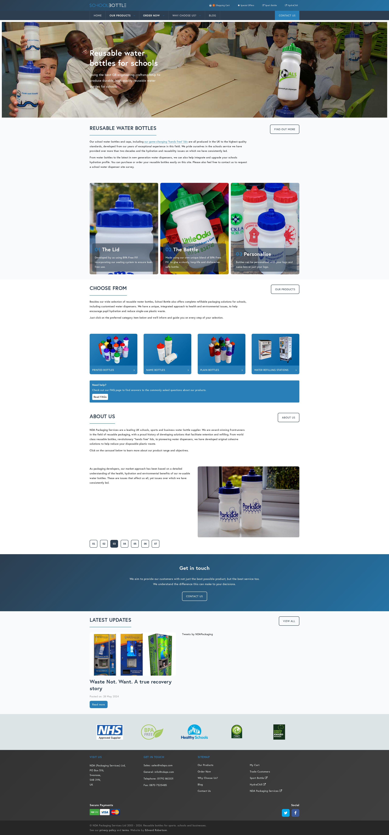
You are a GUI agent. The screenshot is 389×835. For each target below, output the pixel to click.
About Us (288, 417)
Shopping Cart (221, 5)
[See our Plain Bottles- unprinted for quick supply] (221, 350)
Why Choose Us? (184, 15)
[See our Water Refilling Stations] (275, 350)
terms (125, 830)
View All (289, 621)
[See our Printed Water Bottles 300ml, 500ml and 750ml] (113, 350)
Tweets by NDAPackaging (197, 634)
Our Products (121, 15)
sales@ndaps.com (162, 765)
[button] (93, 544)
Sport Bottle (270, 5)
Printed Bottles (103, 370)
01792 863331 (165, 778)
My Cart (255, 765)
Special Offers (247, 5)
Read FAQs (100, 397)
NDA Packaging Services (265, 791)
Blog (212, 15)
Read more (98, 704)
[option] (194, 501)
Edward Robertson (156, 830)
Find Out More (284, 129)
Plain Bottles (209, 370)
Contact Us (287, 15)
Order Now (152, 15)
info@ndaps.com (164, 772)
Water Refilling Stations (271, 370)
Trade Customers (260, 771)
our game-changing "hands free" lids (166, 141)
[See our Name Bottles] (167, 350)
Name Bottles (155, 370)
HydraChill (292, 5)
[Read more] (133, 654)
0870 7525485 (158, 785)
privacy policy (108, 830)
